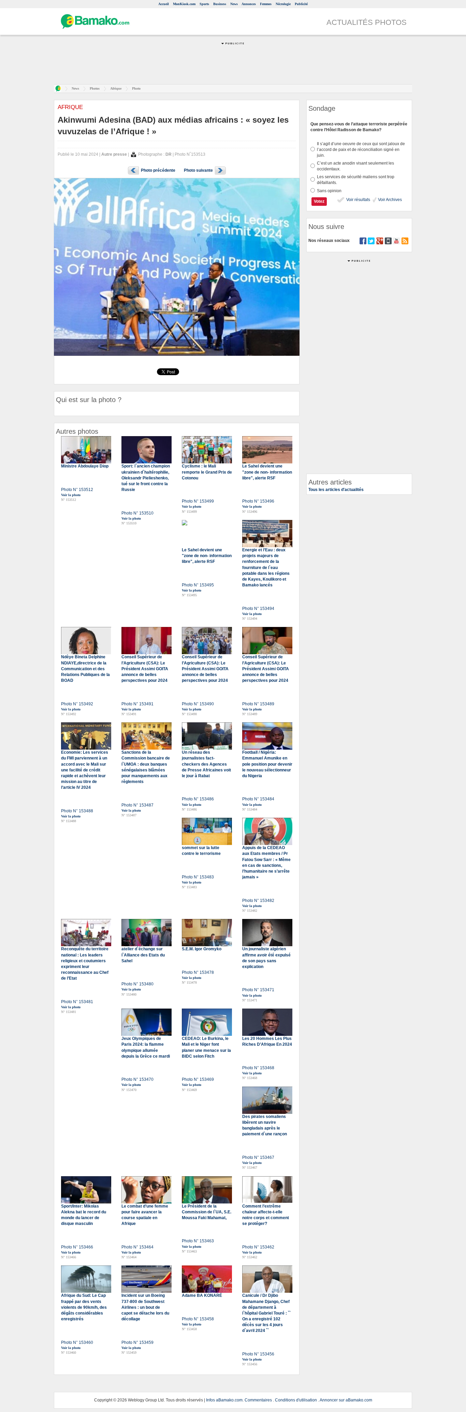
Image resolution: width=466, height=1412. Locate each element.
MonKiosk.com (184, 4)
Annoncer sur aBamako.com (346, 1400)
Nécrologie (283, 4)
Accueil (163, 4)
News (234, 4)
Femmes (266, 4)
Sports (204, 4)
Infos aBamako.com (224, 1400)
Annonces (249, 4)
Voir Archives (389, 199)
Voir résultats (357, 199)
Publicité (301, 4)
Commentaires (258, 1400)
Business (219, 4)
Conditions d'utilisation (296, 1400)
